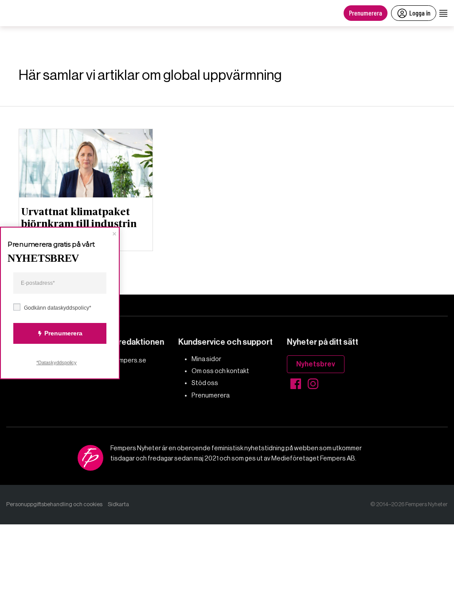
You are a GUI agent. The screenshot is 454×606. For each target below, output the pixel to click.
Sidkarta (118, 504)
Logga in (420, 12)
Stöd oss (205, 382)
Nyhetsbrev (315, 364)
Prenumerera (365, 12)
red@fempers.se (121, 360)
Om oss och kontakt (220, 370)
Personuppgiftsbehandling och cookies (54, 504)
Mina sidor (206, 358)
